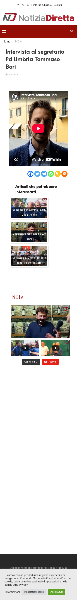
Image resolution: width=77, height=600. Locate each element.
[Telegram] (44, 174)
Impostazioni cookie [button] (34, 592)
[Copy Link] (58, 174)
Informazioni (12, 592)
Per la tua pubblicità (41, 5)
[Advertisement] (38, 411)
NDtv (18, 41)
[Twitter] (37, 174)
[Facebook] (30, 174)
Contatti (58, 5)
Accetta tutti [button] (56, 592)
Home (6, 41)
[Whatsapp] (51, 174)
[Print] (64, 174)
